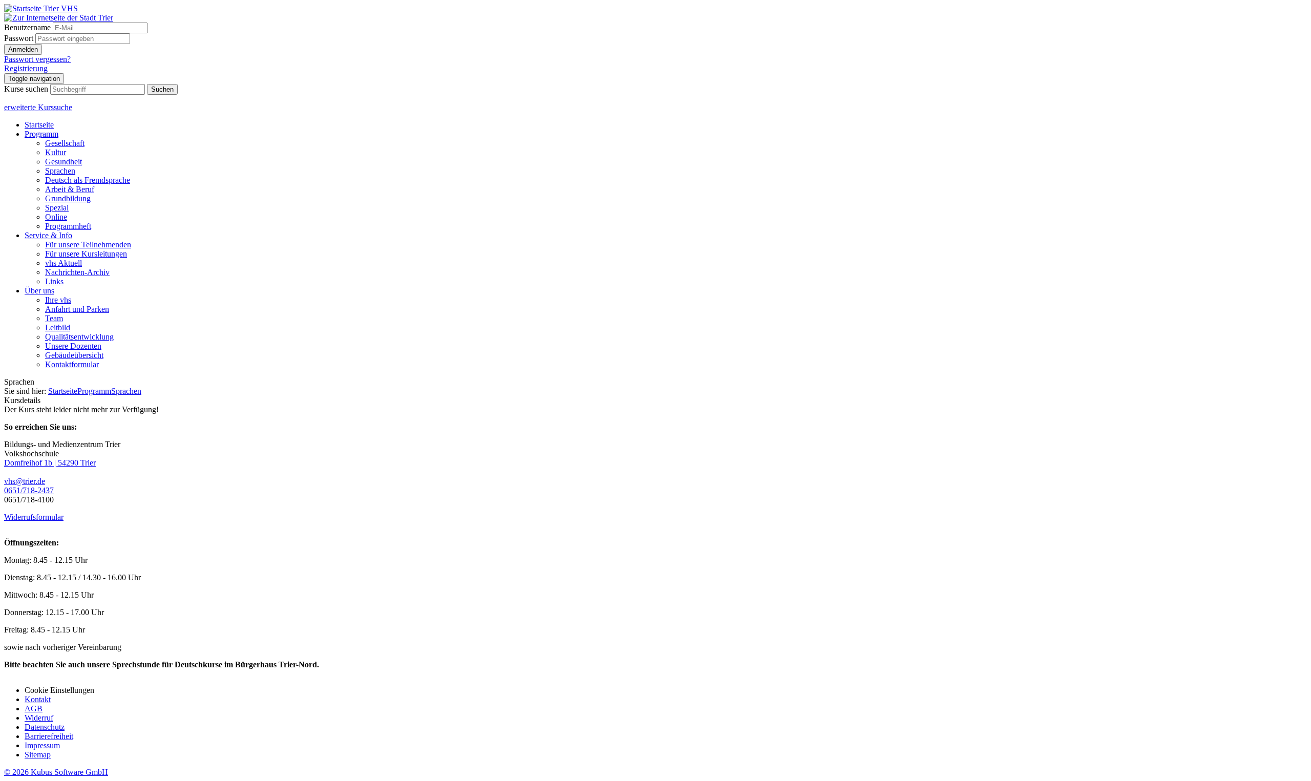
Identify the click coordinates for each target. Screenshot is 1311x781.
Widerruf (39, 717)
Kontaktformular (72, 364)
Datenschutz (45, 727)
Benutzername (27, 27)
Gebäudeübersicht (74, 355)
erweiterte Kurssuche (38, 107)
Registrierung (26, 68)
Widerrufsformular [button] (34, 517)
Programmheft (68, 226)
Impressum (42, 745)
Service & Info (48, 235)
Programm (41, 134)
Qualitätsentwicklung (79, 336)
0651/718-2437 (29, 490)
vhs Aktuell (63, 263)
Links (54, 281)
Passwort (18, 38)
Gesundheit (63, 161)
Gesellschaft (64, 143)
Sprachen (60, 170)
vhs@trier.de (24, 481)
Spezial (57, 207)
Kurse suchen (26, 89)
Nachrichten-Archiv (77, 272)
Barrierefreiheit (49, 736)
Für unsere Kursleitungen (86, 253)
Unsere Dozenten (73, 346)
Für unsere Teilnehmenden (88, 244)
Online (56, 217)
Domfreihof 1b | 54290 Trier (50, 462)
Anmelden (23, 49)
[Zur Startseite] (41, 8)
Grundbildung (68, 198)
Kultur (55, 152)
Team (54, 318)
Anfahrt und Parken (77, 309)
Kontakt (38, 699)
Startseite (39, 124)
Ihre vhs (58, 299)
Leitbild (57, 327)
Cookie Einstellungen (59, 690)
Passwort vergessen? (37, 59)
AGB (34, 708)
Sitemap (38, 754)
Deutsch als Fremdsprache (87, 180)
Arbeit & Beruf (69, 189)
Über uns (39, 290)
